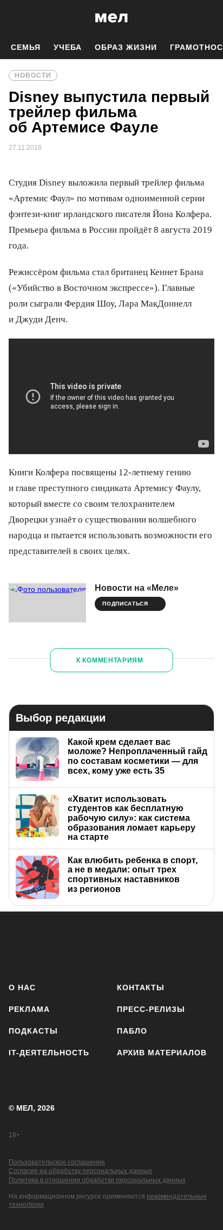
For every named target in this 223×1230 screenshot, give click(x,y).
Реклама (29, 1009)
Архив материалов (162, 1052)
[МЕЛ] (111, 17)
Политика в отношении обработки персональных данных (97, 1180)
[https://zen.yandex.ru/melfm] (50, 945)
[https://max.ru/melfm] (202, 945)
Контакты (141, 987)
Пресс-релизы (151, 1009)
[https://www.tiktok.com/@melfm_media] (111, 945)
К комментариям (109, 660)
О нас (22, 987)
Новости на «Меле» (137, 587)
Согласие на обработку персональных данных (80, 1171)
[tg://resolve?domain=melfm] (20, 945)
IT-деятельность (49, 1052)
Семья (26, 47)
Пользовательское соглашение (57, 1162)
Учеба (68, 47)
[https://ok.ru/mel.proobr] (172, 945)
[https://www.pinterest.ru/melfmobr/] (142, 945)
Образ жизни (126, 47)
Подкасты (33, 1031)
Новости (33, 75)
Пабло (132, 1031)
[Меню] (207, 18)
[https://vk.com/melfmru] (81, 945)
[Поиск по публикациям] (16, 18)
